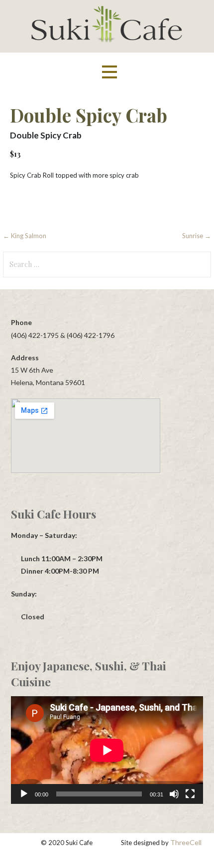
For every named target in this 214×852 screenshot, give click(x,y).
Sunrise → (196, 236)
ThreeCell (186, 842)
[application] (107, 750)
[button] (109, 72)
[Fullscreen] (190, 794)
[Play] (24, 794)
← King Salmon (24, 236)
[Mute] (174, 794)
